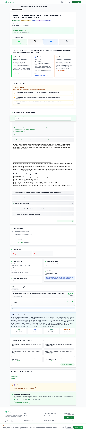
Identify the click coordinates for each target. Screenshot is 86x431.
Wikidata (13, 378)
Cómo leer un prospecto (50, 413)
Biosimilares (47, 418)
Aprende (51, 2)
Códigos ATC (47, 415)
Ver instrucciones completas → (41, 75)
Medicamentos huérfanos (50, 420)
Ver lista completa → (60, 70)
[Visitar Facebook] (67, 2)
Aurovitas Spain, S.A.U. (19, 30)
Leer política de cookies (27, 428)
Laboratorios (34, 2)
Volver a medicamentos (17, 9)
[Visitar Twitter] (64, 2)
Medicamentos (26, 2)
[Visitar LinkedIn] (69, 2)
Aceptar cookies (78, 427)
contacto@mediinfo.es (70, 421)
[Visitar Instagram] (62, 2)
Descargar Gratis (69, 417)
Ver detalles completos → (18, 73)
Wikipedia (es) (14, 376)
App (56, 2)
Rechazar (69, 427)
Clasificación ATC (43, 2)
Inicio (19, 2)
